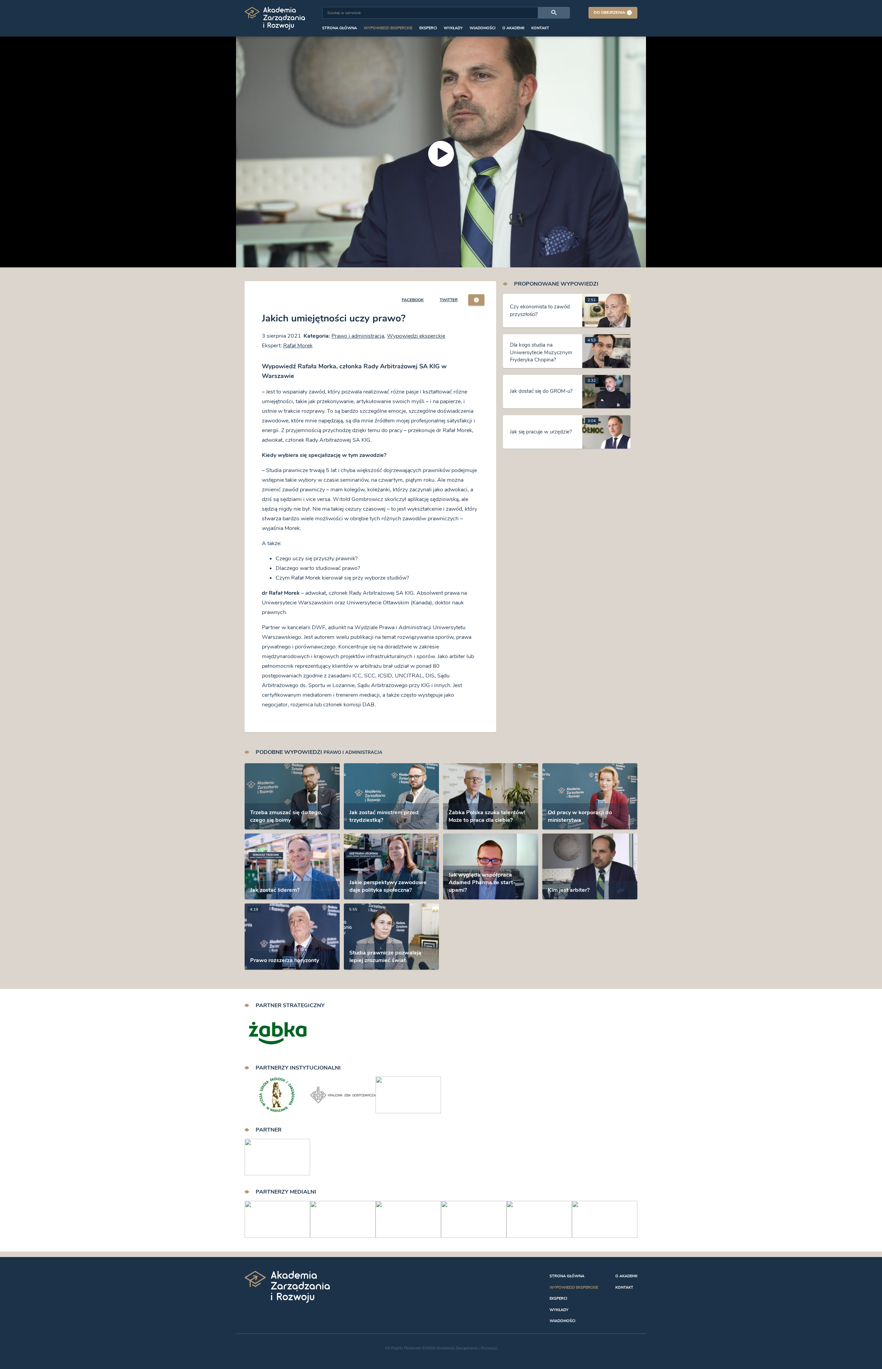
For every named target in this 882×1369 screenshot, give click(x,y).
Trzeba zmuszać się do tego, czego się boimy (286, 816)
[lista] (476, 300)
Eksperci (428, 28)
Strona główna (339, 28)
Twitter (449, 300)
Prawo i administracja (357, 336)
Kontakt (540, 28)
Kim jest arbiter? (568, 890)
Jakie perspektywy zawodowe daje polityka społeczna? (388, 886)
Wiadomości (482, 28)
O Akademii (513, 28)
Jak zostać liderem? (274, 890)
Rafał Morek (297, 345)
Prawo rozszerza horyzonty (284, 960)
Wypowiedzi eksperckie (388, 28)
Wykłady (453, 28)
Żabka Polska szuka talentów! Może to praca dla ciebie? (487, 816)
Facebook (413, 300)
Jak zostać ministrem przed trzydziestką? (384, 816)
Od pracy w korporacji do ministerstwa (580, 816)
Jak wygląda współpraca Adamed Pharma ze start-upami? (482, 882)
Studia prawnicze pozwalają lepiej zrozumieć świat (385, 956)
